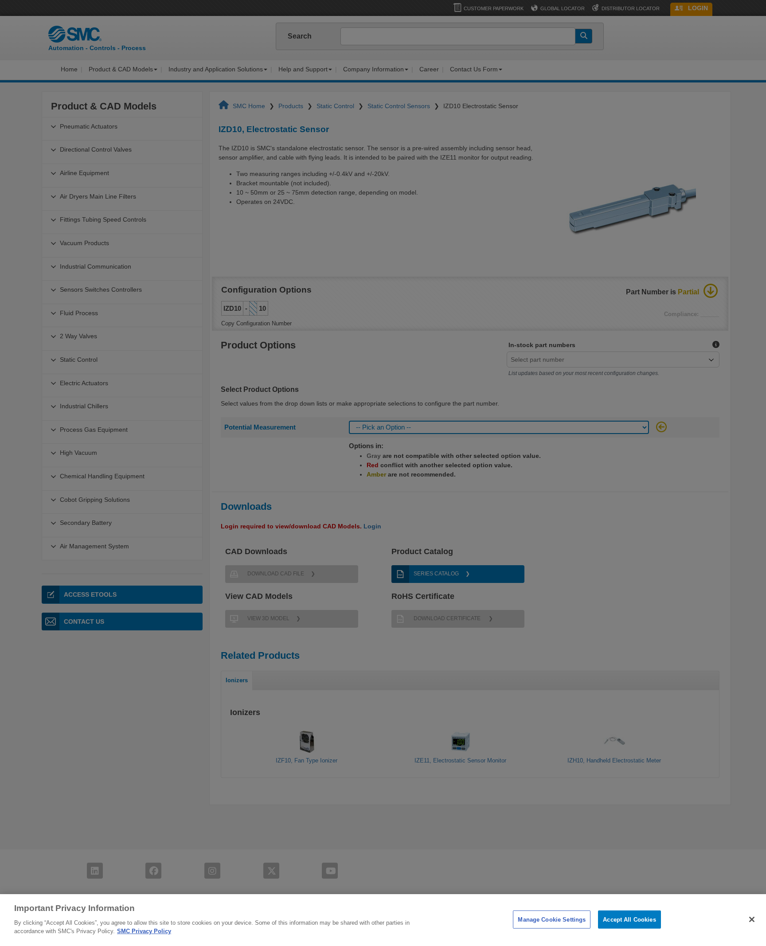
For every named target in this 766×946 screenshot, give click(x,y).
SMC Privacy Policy (144, 931)
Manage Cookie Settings (552, 919)
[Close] (752, 919)
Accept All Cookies (629, 919)
